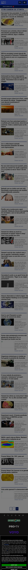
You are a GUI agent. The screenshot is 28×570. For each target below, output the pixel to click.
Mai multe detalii (7, 544)
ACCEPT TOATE (14, 565)
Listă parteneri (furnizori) (5, 562)
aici (7, 550)
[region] (14, 553)
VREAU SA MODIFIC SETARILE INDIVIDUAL (14, 567)
